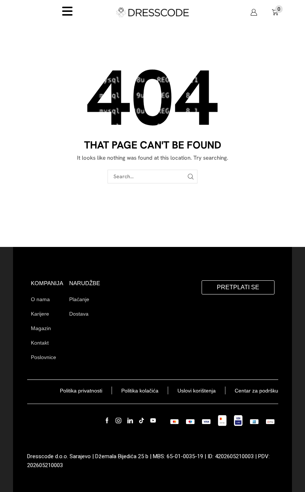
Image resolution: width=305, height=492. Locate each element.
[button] (254, 12)
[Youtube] (153, 420)
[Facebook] (107, 420)
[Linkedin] (130, 420)
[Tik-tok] (141, 420)
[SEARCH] (191, 176)
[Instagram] (118, 420)
